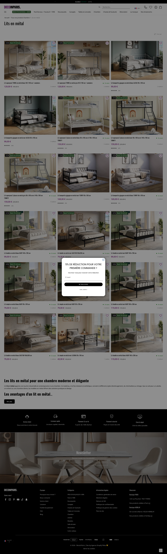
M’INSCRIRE (83, 284)
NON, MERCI (83, 289)
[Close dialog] (103, 260)
